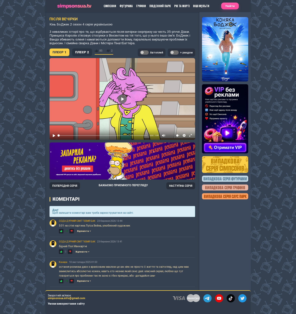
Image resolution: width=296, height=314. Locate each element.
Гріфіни (141, 6)
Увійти (230, 6)
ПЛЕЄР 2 (82, 52)
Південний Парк (160, 6)
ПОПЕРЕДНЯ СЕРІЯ (64, 185)
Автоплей (156, 52)
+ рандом (186, 52)
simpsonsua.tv (74, 6)
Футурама (126, 6)
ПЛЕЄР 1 (59, 52)
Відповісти (83, 231)
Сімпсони (110, 6)
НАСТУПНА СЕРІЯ (180, 185)
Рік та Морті (182, 6)
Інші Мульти (201, 6)
